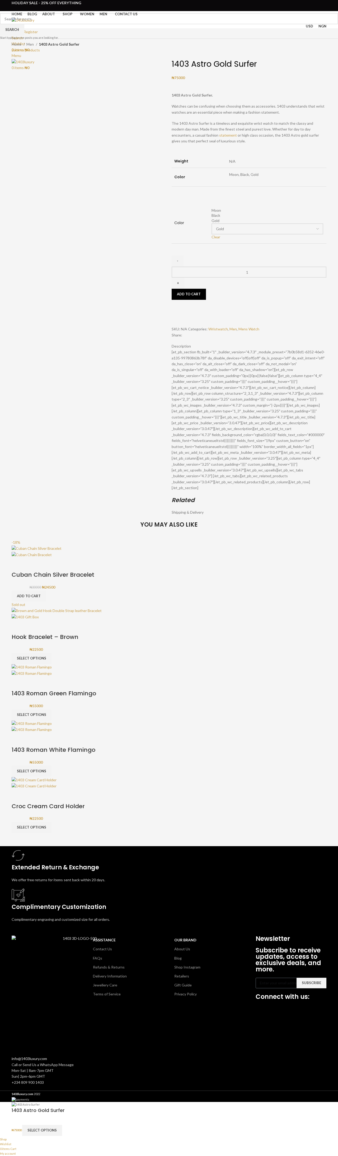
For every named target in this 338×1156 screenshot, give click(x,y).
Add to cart (189, 294)
